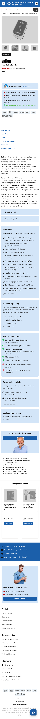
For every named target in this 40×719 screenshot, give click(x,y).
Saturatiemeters (14, 14)
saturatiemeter (8, 178)
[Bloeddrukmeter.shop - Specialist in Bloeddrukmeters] (20, 3)
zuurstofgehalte (6, 162)
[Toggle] (3, 212)
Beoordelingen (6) (11, 219)
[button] (3, 4)
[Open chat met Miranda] (33, 712)
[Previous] (5, 29)
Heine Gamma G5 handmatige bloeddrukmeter (28, 505)
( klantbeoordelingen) (17, 68)
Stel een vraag (27, 86)
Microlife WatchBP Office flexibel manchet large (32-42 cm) (10, 506)
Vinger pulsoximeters (29, 14)
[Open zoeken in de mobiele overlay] (20, 10)
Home (4, 14)
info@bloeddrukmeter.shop (15, 591)
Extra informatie (10, 212)
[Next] (35, 29)
